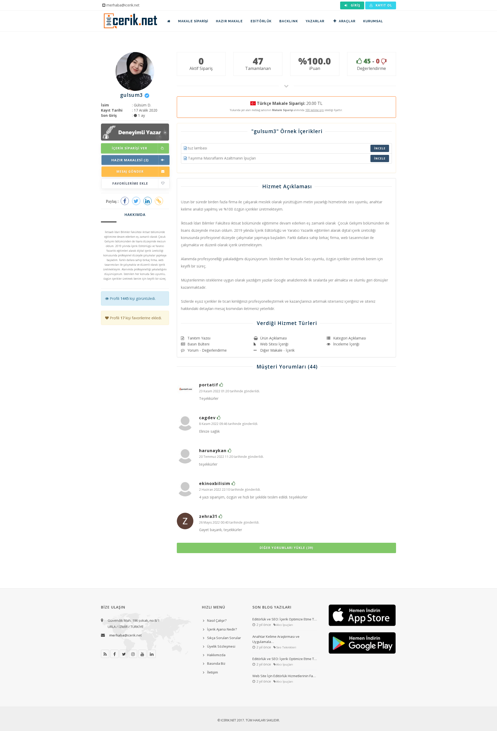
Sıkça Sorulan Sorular (224, 637)
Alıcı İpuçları (284, 625)
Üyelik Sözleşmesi (221, 646)
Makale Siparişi (193, 21)
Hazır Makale (229, 21)
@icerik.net (125, 635)
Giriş (355, 5)
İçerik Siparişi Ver (129, 148)
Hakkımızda (216, 655)
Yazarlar (315, 21)
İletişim (212, 672)
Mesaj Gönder (130, 171)
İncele (379, 148)
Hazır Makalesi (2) (130, 160)
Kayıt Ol (383, 5)
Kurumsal (373, 21)
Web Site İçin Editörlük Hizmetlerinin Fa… (284, 676)
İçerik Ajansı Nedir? (222, 629)
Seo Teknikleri (286, 647)
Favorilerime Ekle (130, 183)
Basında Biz (216, 663)
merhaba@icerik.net (123, 5)
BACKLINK (288, 21)
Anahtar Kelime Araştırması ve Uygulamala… (275, 639)
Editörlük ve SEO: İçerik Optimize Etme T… (284, 619)
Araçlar (347, 21)
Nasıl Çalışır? (216, 620)
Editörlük (261, 21)
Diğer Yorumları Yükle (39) (286, 548)
